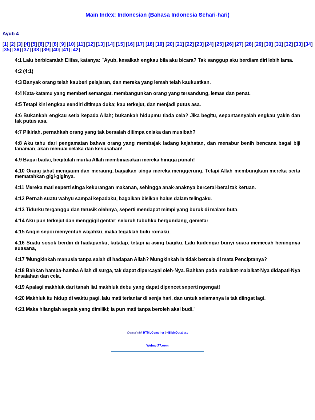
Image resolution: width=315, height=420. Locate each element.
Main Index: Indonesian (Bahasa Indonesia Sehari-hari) (157, 15)
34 (308, 44)
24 (209, 44)
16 (130, 44)
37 (26, 49)
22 (189, 44)
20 (170, 44)
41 (66, 49)
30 (268, 44)
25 (219, 44)
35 (7, 49)
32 (288, 44)
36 (16, 49)
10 (71, 44)
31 (278, 44)
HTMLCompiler (153, 332)
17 (140, 44)
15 (120, 44)
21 (179, 44)
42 (75, 49)
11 (80, 44)
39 (46, 49)
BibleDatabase (178, 332)
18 (150, 44)
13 (100, 44)
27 (239, 44)
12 (90, 44)
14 (110, 44)
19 (159, 44)
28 (249, 44)
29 (258, 44)
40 (56, 49)
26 (229, 44)
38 (36, 49)
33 (298, 44)
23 (199, 44)
